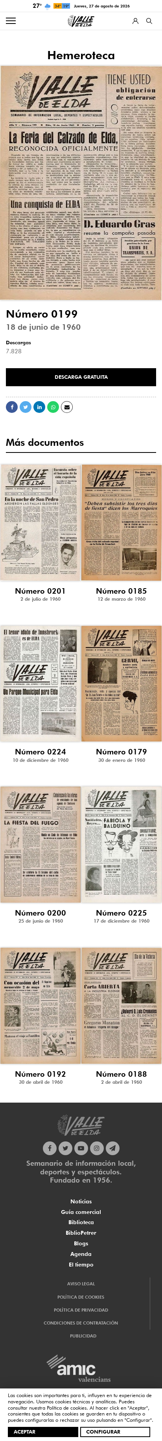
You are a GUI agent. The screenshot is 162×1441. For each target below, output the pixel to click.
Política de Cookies (80, 1297)
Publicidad (83, 1336)
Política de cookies (67, 1408)
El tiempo (81, 1264)
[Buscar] (149, 21)
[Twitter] (65, 1148)
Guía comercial (81, 1212)
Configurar (103, 1431)
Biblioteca (81, 1222)
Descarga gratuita (81, 377)
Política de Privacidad (81, 1310)
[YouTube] (81, 1148)
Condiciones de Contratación (81, 1323)
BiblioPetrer (81, 1233)
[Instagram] (97, 1148)
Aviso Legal (81, 1284)
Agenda (81, 1254)
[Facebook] (50, 1148)
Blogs (81, 1243)
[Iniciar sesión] (135, 21)
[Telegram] (113, 1148)
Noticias (81, 1201)
